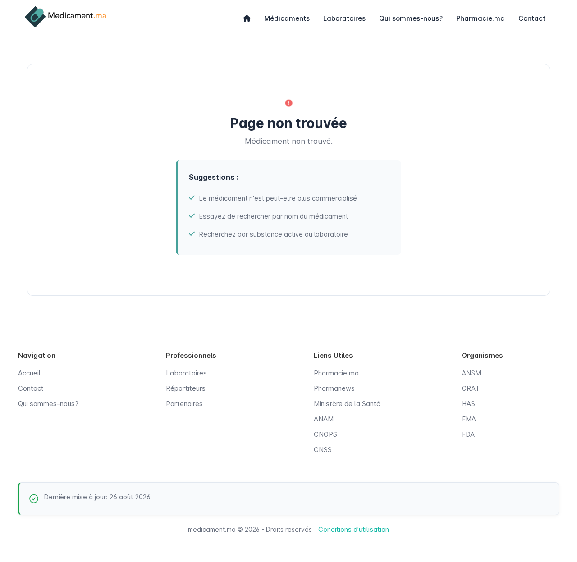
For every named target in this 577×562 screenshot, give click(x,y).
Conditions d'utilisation (353, 529)
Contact (531, 18)
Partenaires (184, 403)
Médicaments (287, 18)
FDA (468, 434)
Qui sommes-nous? (411, 18)
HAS (468, 403)
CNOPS (325, 434)
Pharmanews (334, 388)
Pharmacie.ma (480, 18)
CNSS (323, 449)
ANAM (324, 419)
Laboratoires (344, 18)
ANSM (471, 373)
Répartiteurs (186, 388)
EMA (469, 419)
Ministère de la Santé (347, 403)
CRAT (471, 388)
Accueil (29, 373)
